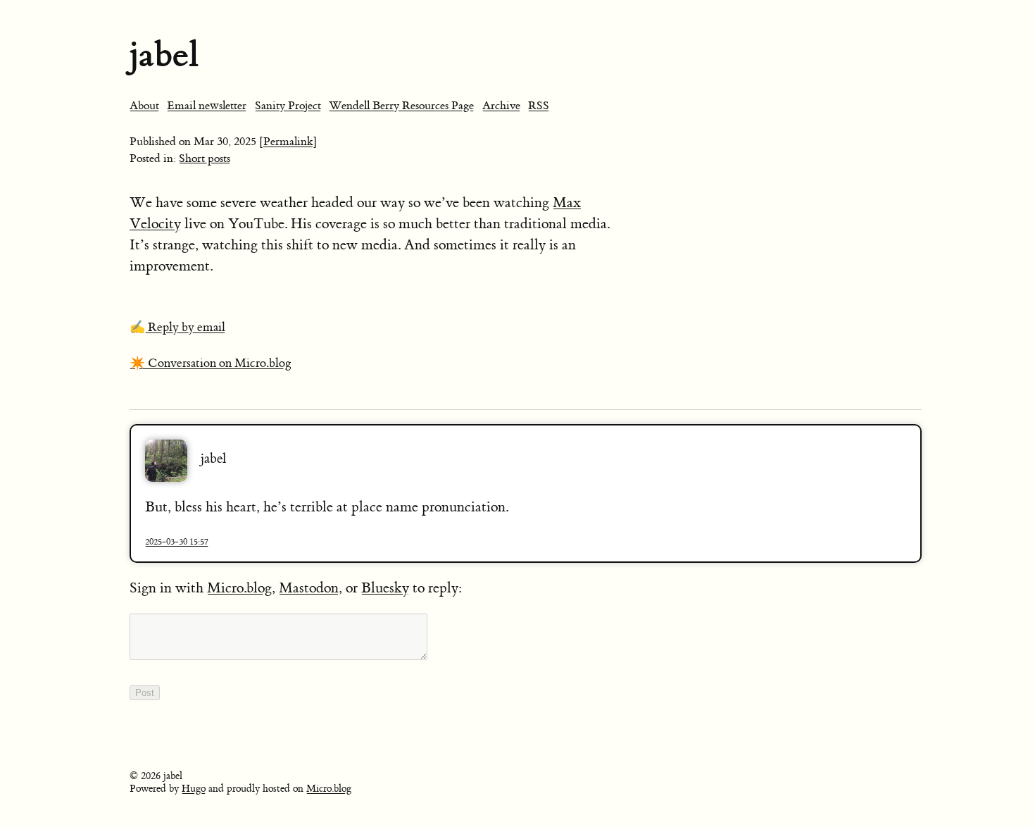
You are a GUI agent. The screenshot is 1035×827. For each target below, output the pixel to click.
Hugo (194, 789)
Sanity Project (288, 106)
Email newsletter (206, 106)
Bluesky (385, 588)
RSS (538, 106)
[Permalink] (288, 142)
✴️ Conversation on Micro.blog (210, 363)
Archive (501, 106)
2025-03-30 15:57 (176, 541)
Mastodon (309, 588)
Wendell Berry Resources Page (401, 106)
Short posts (204, 158)
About (144, 106)
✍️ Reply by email (177, 327)
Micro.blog (239, 588)
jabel (164, 54)
